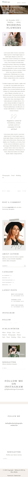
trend (12, 175)
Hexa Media (14, 472)
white (19, 337)
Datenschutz (17, 475)
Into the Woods (17, 305)
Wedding (9, 12)
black (4, 332)
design (9, 332)
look (18, 332)
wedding (18, 175)
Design (4, 277)
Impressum (10, 475)
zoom (23, 337)
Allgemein (5, 275)
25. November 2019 (17, 295)
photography (6, 175)
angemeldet (11, 207)
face (13, 332)
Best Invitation (17, 294)
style (3, 337)
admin (18, 22)
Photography (7, 282)
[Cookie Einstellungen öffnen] (3, 475)
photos (19, 335)
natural (4, 335)
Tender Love (16, 299)
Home (4, 12)
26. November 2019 (13, 20)
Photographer (7, 280)
